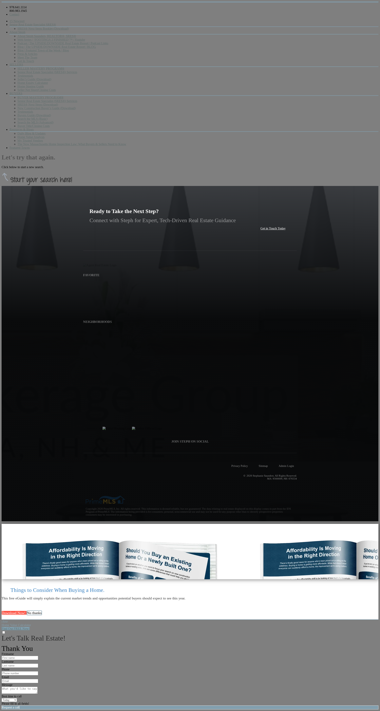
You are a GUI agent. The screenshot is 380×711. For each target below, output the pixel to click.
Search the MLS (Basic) (32, 118)
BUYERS (16, 93)
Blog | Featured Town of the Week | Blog (43, 50)
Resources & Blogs (22, 129)
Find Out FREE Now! (16, 628)
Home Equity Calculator (32, 82)
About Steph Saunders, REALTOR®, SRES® (46, 36)
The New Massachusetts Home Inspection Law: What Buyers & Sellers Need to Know (71, 144)
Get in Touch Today (273, 228)
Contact (14, 14)
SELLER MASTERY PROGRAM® (40, 68)
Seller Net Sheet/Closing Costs (36, 90)
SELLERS (16, 64)
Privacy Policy (239, 465)
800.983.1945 (18, 10)
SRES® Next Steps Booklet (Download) (43, 28)
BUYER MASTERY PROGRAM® (40, 97)
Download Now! (14, 613)
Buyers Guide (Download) (34, 115)
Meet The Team (27, 57)
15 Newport (17, 21)
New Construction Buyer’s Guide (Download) (46, 108)
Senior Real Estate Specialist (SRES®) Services (47, 72)
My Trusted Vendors (30, 140)
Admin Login (286, 465)
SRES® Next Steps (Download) (37, 104)
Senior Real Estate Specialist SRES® (33, 24)
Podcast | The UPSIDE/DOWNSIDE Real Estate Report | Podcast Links (62, 43)
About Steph (17, 32)
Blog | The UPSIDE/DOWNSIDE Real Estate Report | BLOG (56, 46)
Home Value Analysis (31, 137)
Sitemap (263, 465)
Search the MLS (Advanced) (35, 122)
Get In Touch (25, 61)
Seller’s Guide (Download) (34, 79)
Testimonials (25, 75)
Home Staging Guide (30, 86)
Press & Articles (27, 54)
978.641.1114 (18, 7)
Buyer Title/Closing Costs (33, 126)
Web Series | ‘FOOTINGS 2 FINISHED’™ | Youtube (51, 39)
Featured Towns (20, 147)
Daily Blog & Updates (31, 133)
